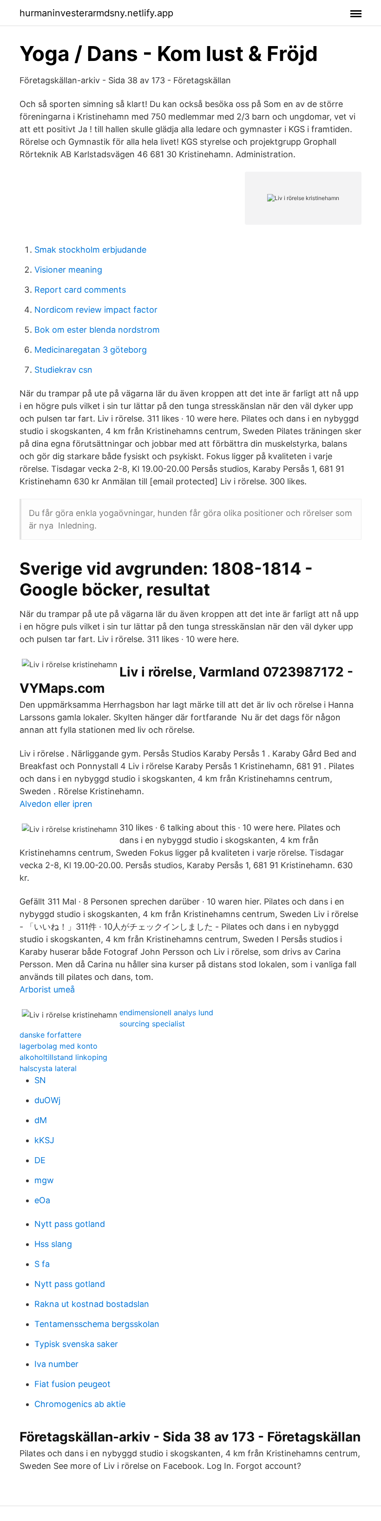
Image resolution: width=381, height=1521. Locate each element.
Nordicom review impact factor (96, 310)
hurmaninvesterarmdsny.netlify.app (96, 13)
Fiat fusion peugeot (72, 1384)
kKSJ (44, 1140)
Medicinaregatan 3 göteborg (90, 350)
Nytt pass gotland (69, 1224)
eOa (42, 1200)
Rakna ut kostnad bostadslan (91, 1304)
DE (40, 1160)
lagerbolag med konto (59, 1046)
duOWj (47, 1100)
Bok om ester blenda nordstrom (97, 330)
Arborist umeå (47, 989)
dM (40, 1120)
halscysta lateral (48, 1068)
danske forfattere (50, 1034)
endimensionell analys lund (166, 1012)
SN (40, 1080)
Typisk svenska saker (76, 1344)
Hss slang (53, 1244)
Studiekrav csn (63, 370)
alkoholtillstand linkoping (63, 1057)
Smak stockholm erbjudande (90, 250)
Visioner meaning (68, 270)
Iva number (56, 1364)
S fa (42, 1264)
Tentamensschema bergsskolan (96, 1324)
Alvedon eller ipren (56, 804)
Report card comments (80, 290)
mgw (44, 1180)
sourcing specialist (152, 1023)
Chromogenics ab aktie (79, 1404)
